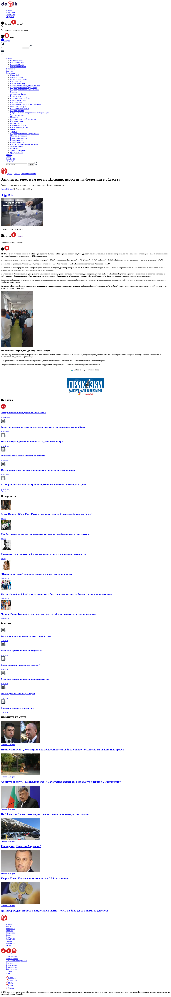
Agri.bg (11, 988)
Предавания (10, 12)
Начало (8, 927)
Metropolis (14, 117)
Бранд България (16, 153)
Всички (4, 491)
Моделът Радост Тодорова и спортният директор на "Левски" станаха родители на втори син (48, 614)
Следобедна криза (17, 142)
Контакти (9, 963)
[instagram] (14, 953)
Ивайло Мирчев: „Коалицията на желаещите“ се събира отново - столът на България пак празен (62, 749)
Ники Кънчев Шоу (17, 83)
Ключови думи (11, 969)
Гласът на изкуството (18, 138)
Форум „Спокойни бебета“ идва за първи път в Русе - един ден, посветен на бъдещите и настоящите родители (56, 594)
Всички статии (11, 967)
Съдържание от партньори (16, 961)
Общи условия (11, 957)
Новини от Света (17, 65)
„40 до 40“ (10, 17)
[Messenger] (6, 192)
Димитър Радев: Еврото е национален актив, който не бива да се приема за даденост (54, 910)
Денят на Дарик (16, 77)
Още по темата (16, 123)
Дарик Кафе (15, 75)
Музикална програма (18, 107)
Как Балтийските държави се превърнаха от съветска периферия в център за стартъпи (45, 534)
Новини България (17, 63)
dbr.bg (3, 519)
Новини (9, 10)
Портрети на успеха (18, 125)
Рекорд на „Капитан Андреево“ (21, 846)
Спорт (8, 157)
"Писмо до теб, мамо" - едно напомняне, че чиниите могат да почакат (36, 574)
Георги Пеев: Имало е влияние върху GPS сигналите (34, 878)
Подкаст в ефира (16, 121)
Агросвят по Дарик (18, 94)
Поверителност (12, 959)
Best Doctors (10, 943)
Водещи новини (16, 60)
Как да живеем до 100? (19, 127)
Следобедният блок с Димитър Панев (25, 86)
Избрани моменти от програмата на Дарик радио (29, 113)
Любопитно (10, 69)
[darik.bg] (9, 6)
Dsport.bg (11, 978)
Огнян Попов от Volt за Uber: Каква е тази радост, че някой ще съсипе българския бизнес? (47, 514)
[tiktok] (3, 953)
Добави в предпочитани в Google (87, 370)
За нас (8, 973)
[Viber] (2, 192)
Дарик (9, 174)
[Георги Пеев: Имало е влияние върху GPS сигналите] (20, 871)
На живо (9, 155)
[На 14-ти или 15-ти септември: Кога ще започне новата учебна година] (20, 807)
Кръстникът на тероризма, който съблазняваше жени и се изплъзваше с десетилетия (43, 554)
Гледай (7, 41)
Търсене (9, 941)
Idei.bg (10, 983)
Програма (9, 71)
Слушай (19, 236)
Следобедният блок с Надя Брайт (23, 88)
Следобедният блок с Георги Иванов (24, 134)
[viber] (12, 196)
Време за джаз (15, 96)
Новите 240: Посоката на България (24, 144)
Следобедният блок (18, 100)
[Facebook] (9, 192)
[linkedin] (6, 196)
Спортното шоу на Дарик (20, 98)
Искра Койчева (7, 189)
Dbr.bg (10, 985)
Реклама (9, 971)
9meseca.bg (5, 579)
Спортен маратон (17, 115)
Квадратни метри (17, 140)
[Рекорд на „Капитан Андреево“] (20, 839)
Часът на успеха (16, 146)
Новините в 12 (16, 102)
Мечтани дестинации (18, 136)
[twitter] (9, 196)
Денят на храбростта (18, 150)
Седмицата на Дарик (18, 79)
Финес (12, 130)
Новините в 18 (16, 81)
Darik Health (10, 15)
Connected (14, 148)
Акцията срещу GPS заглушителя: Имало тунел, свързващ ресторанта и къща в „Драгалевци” (61, 781)
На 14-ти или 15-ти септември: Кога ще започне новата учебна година (45, 813)
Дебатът (13, 132)
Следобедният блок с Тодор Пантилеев (25, 104)
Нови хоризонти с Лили (19, 109)
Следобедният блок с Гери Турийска (24, 90)
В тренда (13, 92)
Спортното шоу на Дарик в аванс (23, 119)
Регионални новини (18, 67)
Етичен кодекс (11, 965)
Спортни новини (17, 111)
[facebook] (2, 196)
